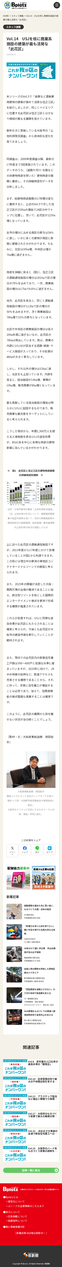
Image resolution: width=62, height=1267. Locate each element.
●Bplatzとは (10, 1197)
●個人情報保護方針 (14, 1226)
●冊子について (11, 1212)
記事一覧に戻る (31, 1170)
